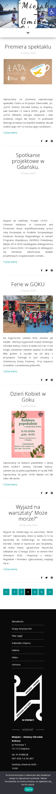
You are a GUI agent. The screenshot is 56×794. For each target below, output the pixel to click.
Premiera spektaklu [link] (28, 46)
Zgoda (29, 789)
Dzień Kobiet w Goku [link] (28, 396)
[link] (52, 12)
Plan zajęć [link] (17, 635)
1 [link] (14, 591)
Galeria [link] (15, 650)
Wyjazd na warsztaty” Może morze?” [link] (28, 512)
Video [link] (15, 657)
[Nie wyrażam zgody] (52, 782)
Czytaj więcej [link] (10, 132)
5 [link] (41, 591)
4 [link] (34, 591)
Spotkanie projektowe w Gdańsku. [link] (28, 161)
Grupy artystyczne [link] (22, 628)
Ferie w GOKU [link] (28, 284)
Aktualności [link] (17, 621)
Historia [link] (16, 664)
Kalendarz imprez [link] (21, 643)
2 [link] (21, 591)
